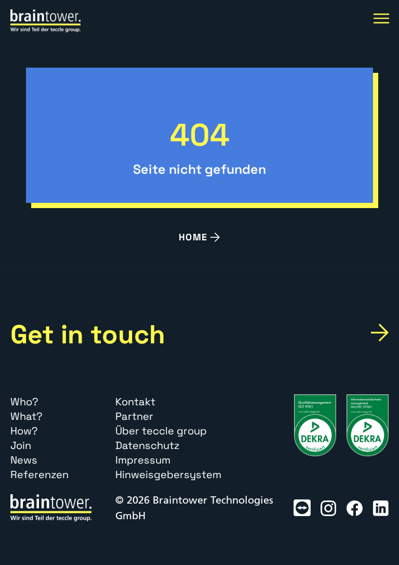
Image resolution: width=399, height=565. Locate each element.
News (23, 460)
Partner (134, 416)
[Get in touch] (380, 332)
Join (20, 445)
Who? (24, 401)
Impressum (142, 460)
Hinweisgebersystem (168, 474)
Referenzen (39, 474)
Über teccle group (161, 431)
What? (26, 416)
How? (24, 431)
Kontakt (135, 401)
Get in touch (87, 334)
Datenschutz (147, 445)
